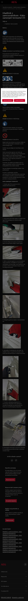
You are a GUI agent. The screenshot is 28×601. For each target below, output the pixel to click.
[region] (14, 96)
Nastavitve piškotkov (8, 100)
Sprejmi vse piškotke (19, 100)
